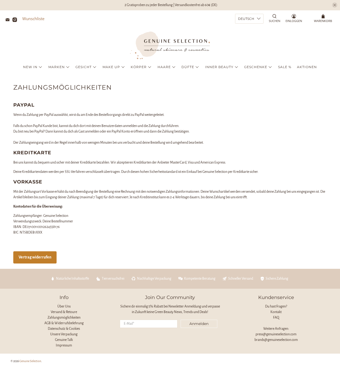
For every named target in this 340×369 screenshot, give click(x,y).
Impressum (64, 345)
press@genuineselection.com (276, 334)
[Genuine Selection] (170, 45)
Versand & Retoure (64, 312)
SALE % (284, 67)
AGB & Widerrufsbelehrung (64, 323)
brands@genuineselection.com (276, 340)
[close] (334, 5)
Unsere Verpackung (64, 334)
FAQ (276, 317)
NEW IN (30, 67)
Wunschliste (33, 18)
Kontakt (276, 312)
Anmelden (199, 323)
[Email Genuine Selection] (8, 20)
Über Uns (64, 306)
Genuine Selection (30, 361)
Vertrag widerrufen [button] (35, 257)
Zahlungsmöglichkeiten (64, 317)
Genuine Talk (64, 340)
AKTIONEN (307, 67)
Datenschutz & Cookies (64, 329)
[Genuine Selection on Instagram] (16, 20)
